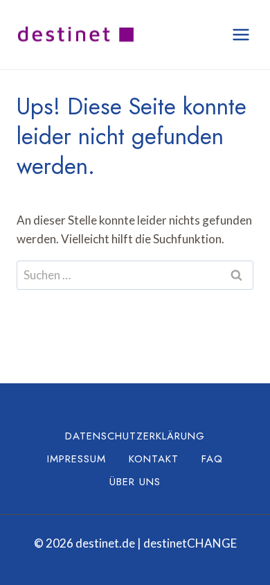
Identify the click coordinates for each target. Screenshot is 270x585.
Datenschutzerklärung (135, 436)
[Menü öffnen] (240, 34)
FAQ (212, 458)
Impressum (76, 458)
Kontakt (154, 458)
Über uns (135, 481)
